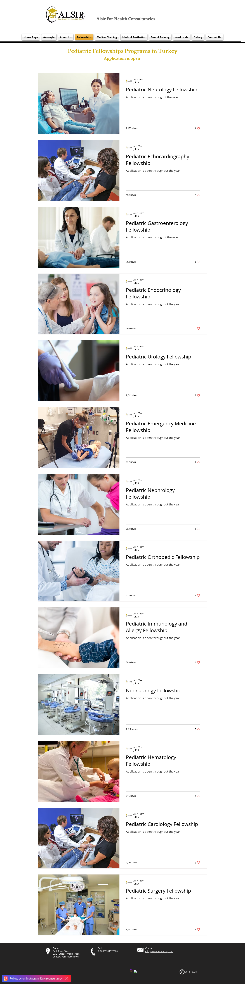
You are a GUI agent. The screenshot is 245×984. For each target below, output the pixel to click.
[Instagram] (131, 970)
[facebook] (135, 971)
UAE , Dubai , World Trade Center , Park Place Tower (66, 955)
